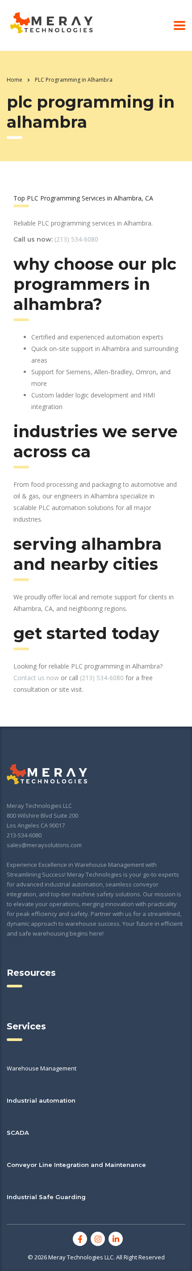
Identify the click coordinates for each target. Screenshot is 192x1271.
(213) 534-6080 (76, 239)
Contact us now (36, 677)
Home (14, 80)
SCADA (18, 1132)
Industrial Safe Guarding (46, 1196)
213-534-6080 (24, 835)
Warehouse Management (41, 1068)
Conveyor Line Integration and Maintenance (76, 1164)
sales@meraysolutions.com (44, 845)
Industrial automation (41, 1100)
